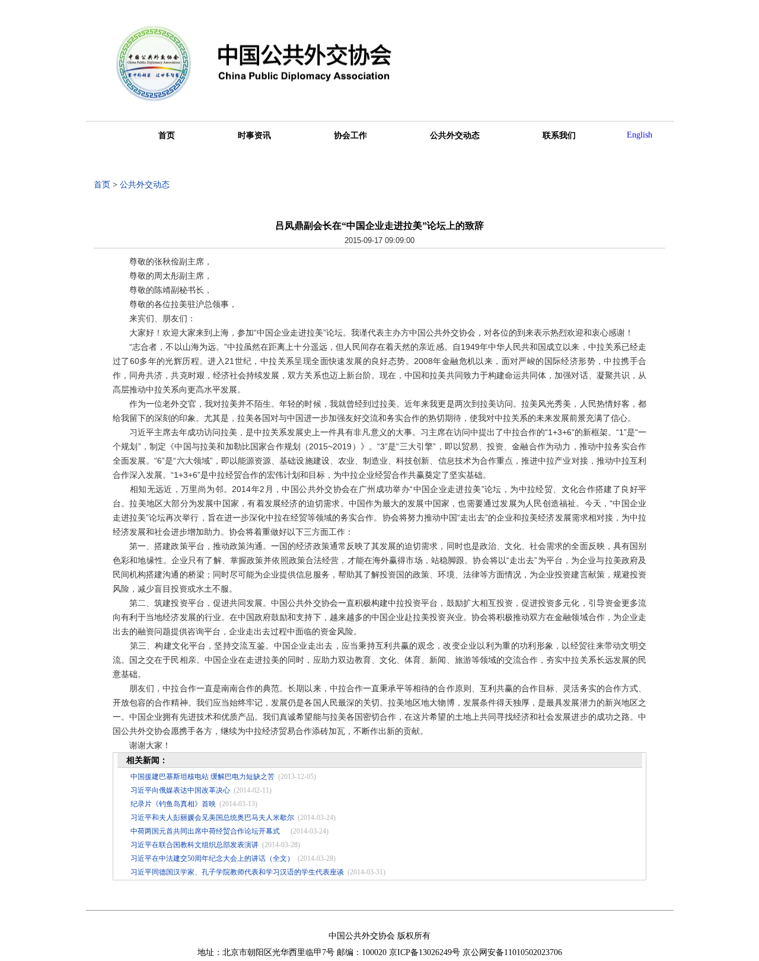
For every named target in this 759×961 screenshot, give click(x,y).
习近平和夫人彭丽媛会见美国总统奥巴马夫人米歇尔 (212, 817)
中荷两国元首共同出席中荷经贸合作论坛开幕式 (208, 831)
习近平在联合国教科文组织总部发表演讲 (194, 845)
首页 (166, 135)
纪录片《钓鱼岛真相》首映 (173, 804)
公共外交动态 (455, 135)
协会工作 (350, 135)
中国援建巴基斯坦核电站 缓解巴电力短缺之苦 (202, 776)
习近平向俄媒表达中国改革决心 (180, 790)
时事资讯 (254, 135)
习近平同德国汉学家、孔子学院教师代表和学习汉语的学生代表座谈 (237, 872)
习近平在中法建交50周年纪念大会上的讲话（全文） (212, 858)
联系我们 (559, 135)
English (639, 134)
